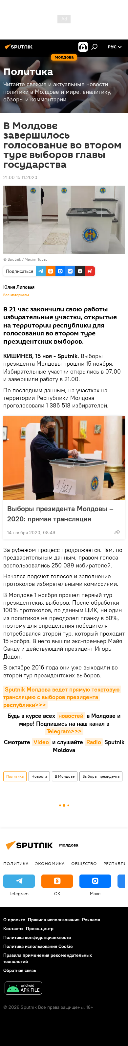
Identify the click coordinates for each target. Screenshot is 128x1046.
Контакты (13, 928)
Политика (15, 776)
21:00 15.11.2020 (20, 177)
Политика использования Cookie (38, 946)
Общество (84, 863)
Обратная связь (19, 970)
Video (41, 742)
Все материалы (16, 295)
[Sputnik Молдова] (19, 49)
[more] (117, 531)
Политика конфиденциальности (37, 937)
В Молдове (65, 776)
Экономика (50, 863)
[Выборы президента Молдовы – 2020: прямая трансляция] (64, 458)
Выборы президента (100, 776)
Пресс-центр (39, 928)
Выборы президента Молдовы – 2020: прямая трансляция (60, 513)
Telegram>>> (64, 731)
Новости (39, 776)
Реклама (91, 920)
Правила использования (53, 920)
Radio (93, 742)
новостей (70, 715)
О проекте (14, 920)
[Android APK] (23, 988)
